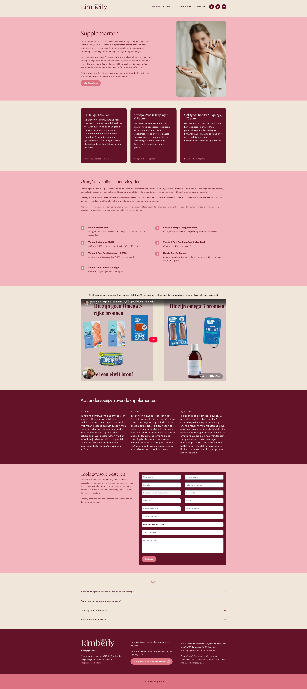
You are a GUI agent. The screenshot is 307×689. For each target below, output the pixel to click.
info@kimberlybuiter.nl (91, 663)
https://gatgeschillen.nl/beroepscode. (197, 650)
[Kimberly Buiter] (94, 7)
